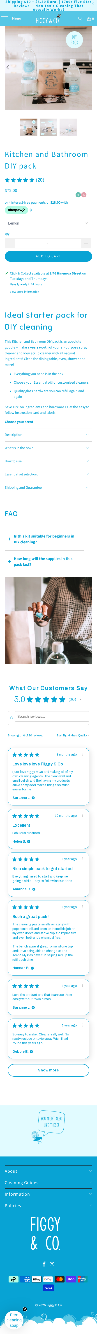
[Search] (80, 18)
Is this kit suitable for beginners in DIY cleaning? (44, 539)
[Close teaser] (25, 1309)
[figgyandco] (48, 18)
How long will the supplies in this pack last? (43, 561)
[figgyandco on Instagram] (52, 1265)
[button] (80, 699)
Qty (7, 234)
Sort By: (62, 735)
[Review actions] (83, 754)
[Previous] (8, 67)
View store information (24, 292)
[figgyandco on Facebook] (44, 1265)
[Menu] (3, 18)
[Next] (88, 67)
